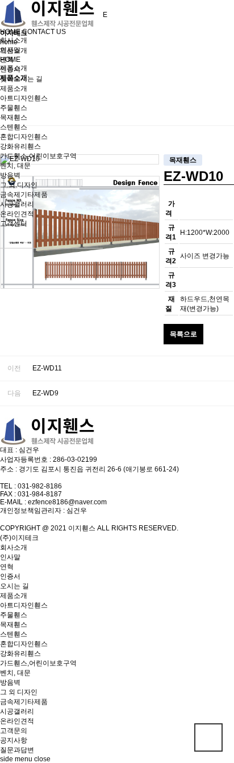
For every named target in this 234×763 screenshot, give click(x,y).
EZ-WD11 (47, 368)
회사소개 (13, 40)
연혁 (7, 60)
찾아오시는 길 (21, 79)
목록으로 (183, 334)
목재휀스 (13, 117)
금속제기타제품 (24, 195)
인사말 (10, 50)
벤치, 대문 (15, 166)
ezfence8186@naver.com (67, 502)
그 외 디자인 (18, 185)
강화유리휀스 (20, 146)
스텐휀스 (13, 127)
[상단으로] (208, 737)
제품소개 (13, 88)
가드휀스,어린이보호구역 (38, 156)
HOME (10, 32)
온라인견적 (17, 214)
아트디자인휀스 (24, 98)
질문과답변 (17, 750)
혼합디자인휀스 (24, 137)
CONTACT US (44, 32)
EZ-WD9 (45, 393)
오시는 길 (14, 586)
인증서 (10, 69)
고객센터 (13, 223)
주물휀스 (13, 108)
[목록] (197, 104)
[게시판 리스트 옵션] (222, 104)
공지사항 (13, 740)
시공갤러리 (17, 204)
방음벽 (10, 175)
